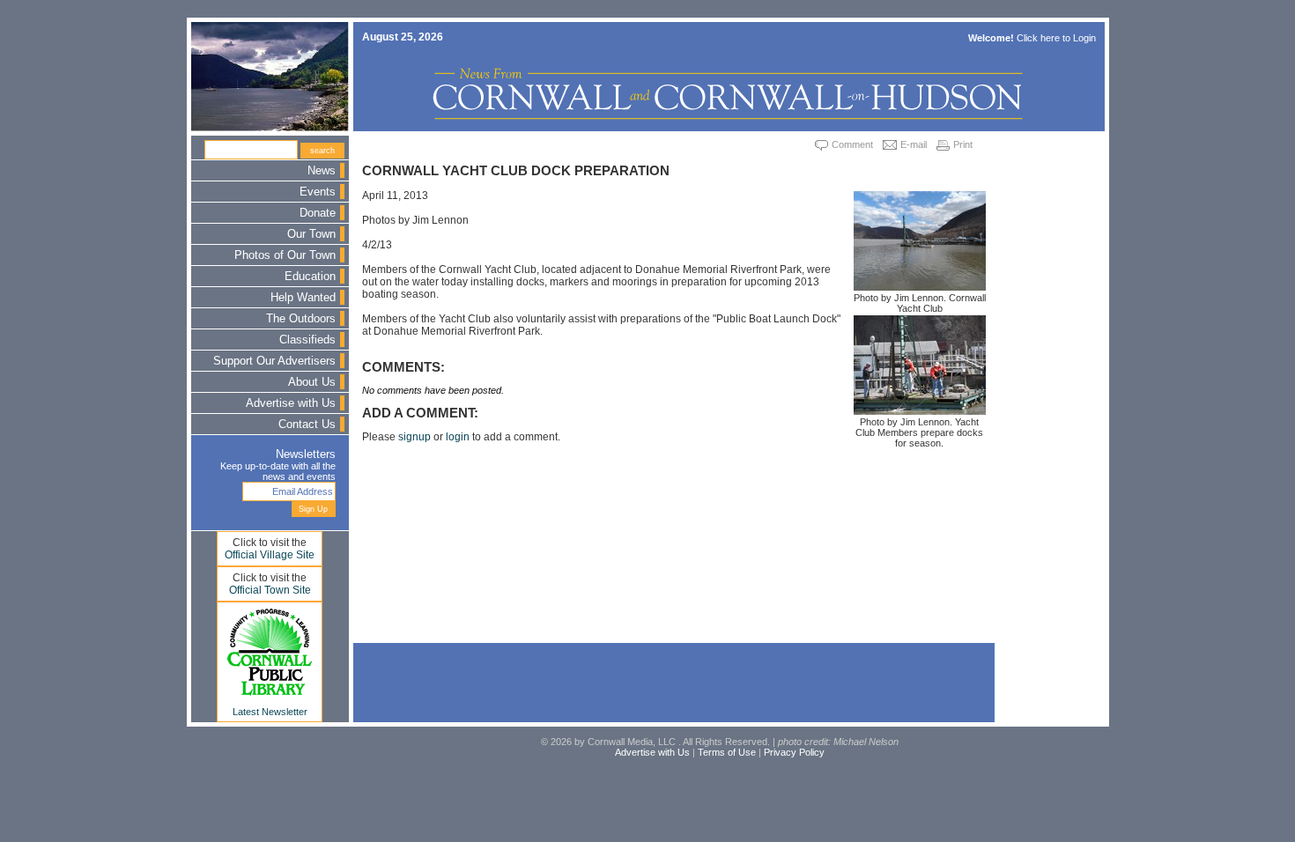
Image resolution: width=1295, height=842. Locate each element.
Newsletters (306, 454)
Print (963, 144)
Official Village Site (269, 555)
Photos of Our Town (285, 255)
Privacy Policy (794, 752)
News (321, 171)
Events (318, 192)
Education (310, 276)
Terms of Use (727, 752)
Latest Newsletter (270, 711)
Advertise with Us (291, 403)
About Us (312, 382)
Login (1084, 38)
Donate (318, 213)
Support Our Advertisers (274, 361)
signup (414, 437)
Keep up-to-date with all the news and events (278, 471)
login (458, 437)
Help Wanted (303, 298)
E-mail (913, 144)
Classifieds (307, 340)
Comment (852, 144)
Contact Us (307, 424)
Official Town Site (270, 590)
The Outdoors (301, 319)
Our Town (311, 234)
